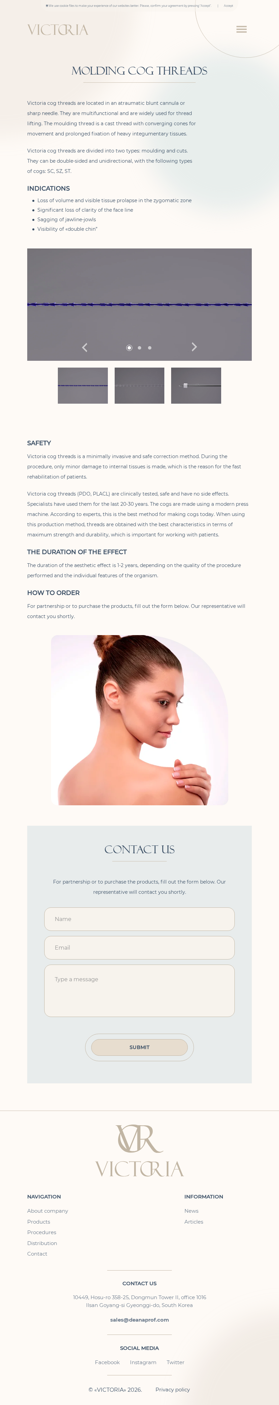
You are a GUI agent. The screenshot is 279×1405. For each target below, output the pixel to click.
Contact (37, 1254)
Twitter (175, 1362)
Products (38, 1222)
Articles (193, 1222)
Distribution (42, 1243)
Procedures (41, 1232)
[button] (194, 347)
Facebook (107, 1362)
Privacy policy (172, 1389)
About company (47, 1211)
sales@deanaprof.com (139, 1320)
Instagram (143, 1362)
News (191, 1211)
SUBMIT (140, 1047)
